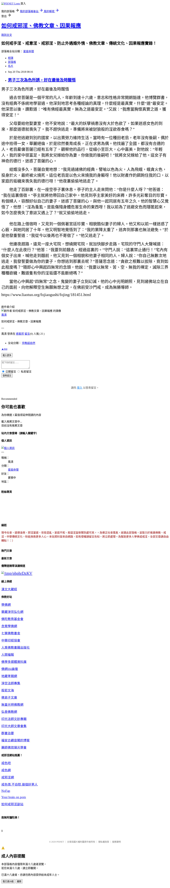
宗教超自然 (28, 343)
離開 (19, 881)
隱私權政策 (103, 842)
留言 (27, 333)
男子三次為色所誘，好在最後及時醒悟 (42, 80)
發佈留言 (7, 375)
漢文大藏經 (9, 589)
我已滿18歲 (8, 881)
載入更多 (7, 355)
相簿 (10, 58)
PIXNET (60, 842)
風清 (4, 314)
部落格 (12, 62)
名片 (10, 66)
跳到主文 (6, 35)
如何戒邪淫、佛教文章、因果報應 (41, 26)
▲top (4, 348)
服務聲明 (116, 842)
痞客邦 (20, 333)
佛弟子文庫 (9, 697)
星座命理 (28, 51)
